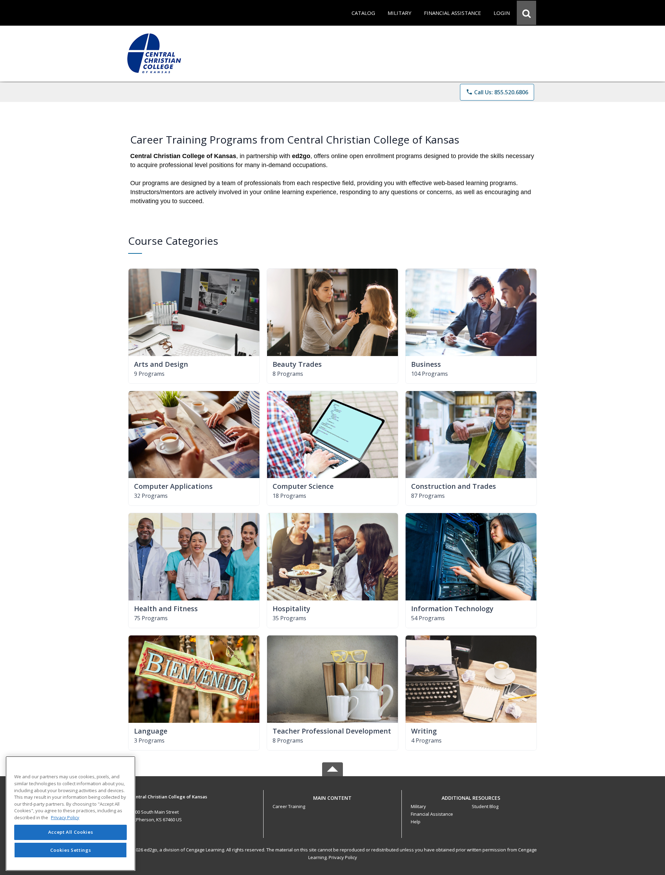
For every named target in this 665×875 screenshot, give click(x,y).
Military (418, 806)
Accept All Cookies (70, 832)
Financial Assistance (432, 814)
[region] (70, 813)
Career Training (289, 806)
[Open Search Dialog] (526, 13)
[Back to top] (332, 801)
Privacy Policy (343, 857)
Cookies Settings (70, 850)
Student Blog (485, 806)
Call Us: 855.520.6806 (497, 92)
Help (415, 821)
